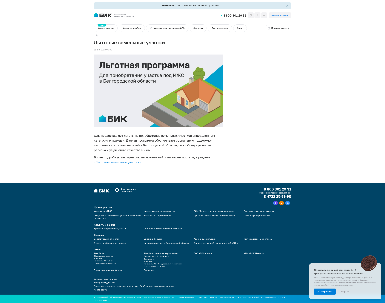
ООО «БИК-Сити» (203, 253)
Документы (149, 259)
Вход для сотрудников (105, 279)
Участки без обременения (157, 215)
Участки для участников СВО (169, 28)
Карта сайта (100, 289)
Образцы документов (103, 256)
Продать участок (280, 28)
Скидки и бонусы (153, 238)
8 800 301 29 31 (234, 15)
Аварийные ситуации (205, 238)
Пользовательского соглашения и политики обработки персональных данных (345, 283)
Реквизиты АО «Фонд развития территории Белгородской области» (163, 265)
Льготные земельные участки (259, 211)
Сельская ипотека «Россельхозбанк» (163, 228)
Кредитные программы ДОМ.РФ (110, 228)
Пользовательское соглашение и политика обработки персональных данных (134, 286)
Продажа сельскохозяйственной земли (214, 215)
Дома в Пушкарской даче (257, 215)
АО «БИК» (99, 253)
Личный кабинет (280, 15)
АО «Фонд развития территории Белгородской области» (161, 255)
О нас (240, 28)
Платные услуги (219, 28)
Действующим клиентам (107, 238)
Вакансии (149, 270)
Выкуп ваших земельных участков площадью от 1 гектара (117, 217)
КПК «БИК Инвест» (254, 253)
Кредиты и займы (132, 28)
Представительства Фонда (108, 270)
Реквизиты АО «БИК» (103, 261)
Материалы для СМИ (105, 282)
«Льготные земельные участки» (117, 162)
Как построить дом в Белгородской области (166, 243)
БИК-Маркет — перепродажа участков (214, 211)
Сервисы (198, 28)
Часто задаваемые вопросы (258, 238)
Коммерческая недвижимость (159, 211)
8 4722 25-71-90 (277, 196)
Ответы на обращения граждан (110, 243)
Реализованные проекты (105, 263)
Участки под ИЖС (103, 211)
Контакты (98, 258)
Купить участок (106, 26)
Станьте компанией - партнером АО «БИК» (216, 243)
